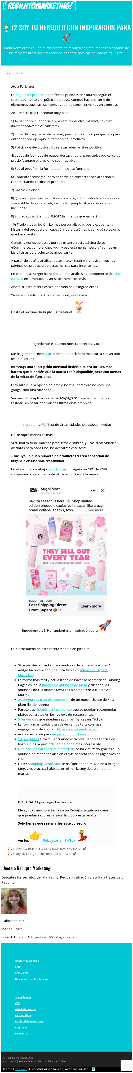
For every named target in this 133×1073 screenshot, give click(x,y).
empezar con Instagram (71, 734)
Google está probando (54, 709)
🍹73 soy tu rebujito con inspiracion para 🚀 (42, 853)
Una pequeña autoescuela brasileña (46, 749)
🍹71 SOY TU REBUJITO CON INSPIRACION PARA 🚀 (46, 848)
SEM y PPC (21, 973)
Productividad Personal (29, 1021)
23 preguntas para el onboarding (44, 699)
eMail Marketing (25, 1009)
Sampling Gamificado (44, 763)
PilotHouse (58, 469)
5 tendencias (28, 719)
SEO (17, 967)
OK (93, 1069)
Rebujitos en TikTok (59, 840)
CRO (17, 1003)
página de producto (31, 94)
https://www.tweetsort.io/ (77, 729)
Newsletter (22, 1033)
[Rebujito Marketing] (38, 8)
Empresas (21, 1027)
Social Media (23, 997)
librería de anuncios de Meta (64, 685)
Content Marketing (27, 961)
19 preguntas (28, 739)
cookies (21, 1069)
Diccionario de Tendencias (31, 979)
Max (49, 353)
